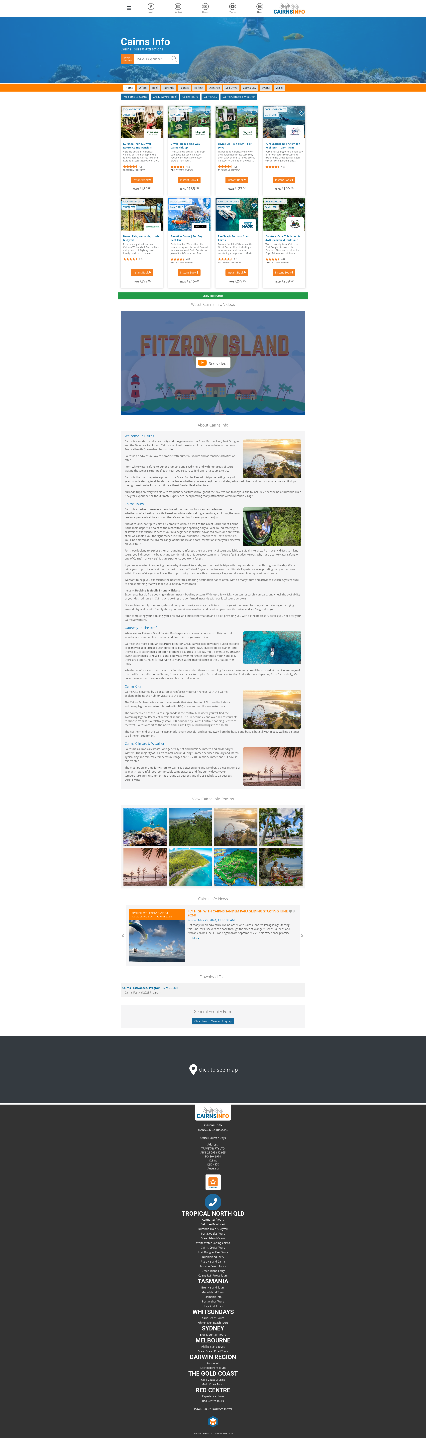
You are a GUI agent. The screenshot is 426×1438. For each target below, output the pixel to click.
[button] (129, 8)
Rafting (198, 88)
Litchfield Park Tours (213, 1368)
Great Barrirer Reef (165, 97)
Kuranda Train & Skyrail (213, 1229)
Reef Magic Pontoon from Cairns (233, 238)
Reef (155, 88)
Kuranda (168, 88)
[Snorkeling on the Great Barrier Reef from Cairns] (145, 827)
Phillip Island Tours (213, 1346)
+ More (194, 938)
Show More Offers (213, 295)
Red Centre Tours (213, 1401)
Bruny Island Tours (213, 1287)
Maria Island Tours (213, 1292)
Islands (184, 88)
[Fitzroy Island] (236, 867)
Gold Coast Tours (213, 1384)
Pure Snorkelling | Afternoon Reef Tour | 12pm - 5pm (282, 145)
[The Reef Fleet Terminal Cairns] (281, 827)
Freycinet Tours (213, 1306)
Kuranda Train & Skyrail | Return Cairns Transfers (138, 145)
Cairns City (249, 88)
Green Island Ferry (213, 1271)
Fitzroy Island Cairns (213, 1261)
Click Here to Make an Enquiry (213, 1021)
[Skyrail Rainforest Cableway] (191, 827)
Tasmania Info (213, 1297)
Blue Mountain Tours (213, 1334)
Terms (206, 1433)
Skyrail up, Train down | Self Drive (234, 145)
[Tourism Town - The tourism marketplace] (213, 1421)
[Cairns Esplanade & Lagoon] (236, 827)
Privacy (197, 1433)
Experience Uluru (213, 1396)
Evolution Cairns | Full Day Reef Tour (187, 238)
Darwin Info (213, 1363)
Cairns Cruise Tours (213, 1247)
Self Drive (231, 88)
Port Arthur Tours (213, 1301)
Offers (143, 88)
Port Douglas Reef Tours (213, 1252)
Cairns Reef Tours (213, 1219)
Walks (279, 88)
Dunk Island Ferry (213, 1257)
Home (129, 88)
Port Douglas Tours (213, 1233)
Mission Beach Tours (213, 1266)
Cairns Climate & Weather (239, 97)
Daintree (214, 88)
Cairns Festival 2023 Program (150, 988)
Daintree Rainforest (213, 1224)
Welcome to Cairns (135, 97)
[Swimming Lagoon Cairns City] (145, 867)
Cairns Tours (190, 97)
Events (266, 88)
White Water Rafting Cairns (213, 1243)
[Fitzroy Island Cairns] (191, 867)
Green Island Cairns (213, 1238)
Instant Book (141, 180)
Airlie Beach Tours (213, 1318)
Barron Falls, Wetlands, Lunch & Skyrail (141, 238)
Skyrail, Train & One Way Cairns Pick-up (185, 145)
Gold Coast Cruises (213, 1380)
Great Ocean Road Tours (213, 1351)
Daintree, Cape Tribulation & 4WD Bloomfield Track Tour (282, 238)
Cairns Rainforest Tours (213, 1275)
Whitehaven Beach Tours (213, 1322)
